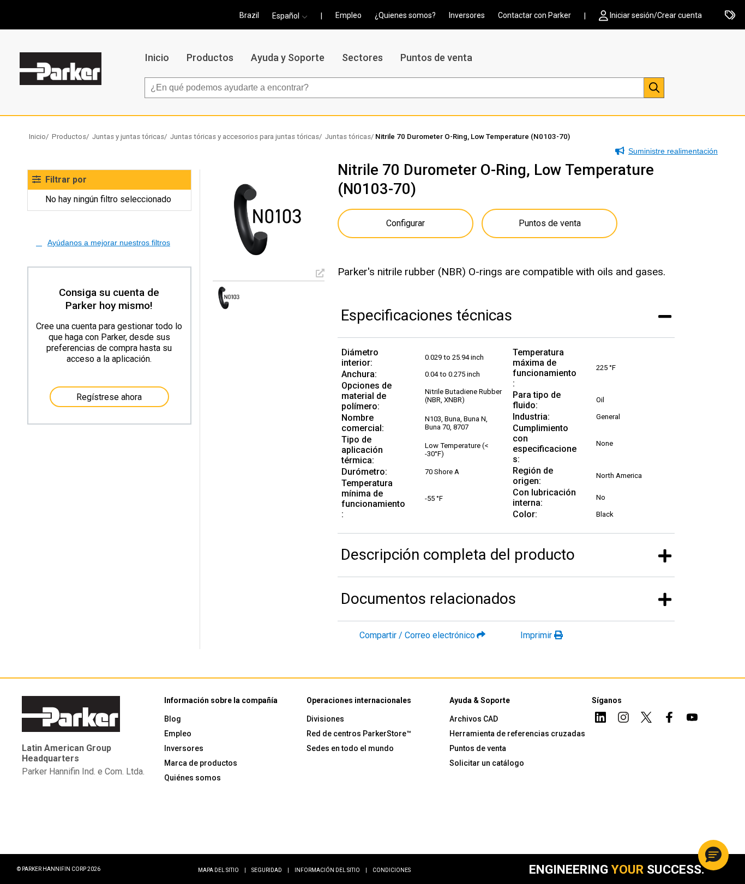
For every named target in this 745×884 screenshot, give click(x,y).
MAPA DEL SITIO (222, 870)
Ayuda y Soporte (288, 57)
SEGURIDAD (270, 870)
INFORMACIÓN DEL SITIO (331, 870)
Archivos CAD (473, 719)
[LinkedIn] (600, 719)
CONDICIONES (391, 870)
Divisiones (325, 719)
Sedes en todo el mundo (350, 748)
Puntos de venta (436, 57)
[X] (646, 719)
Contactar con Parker (534, 15)
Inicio (157, 57)
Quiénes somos (192, 777)
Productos (210, 57)
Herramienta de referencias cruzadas (517, 733)
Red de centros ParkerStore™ (359, 733)
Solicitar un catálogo (486, 763)
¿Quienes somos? (405, 15)
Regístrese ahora (109, 397)
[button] (293, 15)
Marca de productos (200, 763)
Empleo (348, 15)
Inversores (467, 15)
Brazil (249, 15)
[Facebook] (669, 719)
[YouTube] (692, 719)
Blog (172, 719)
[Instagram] (623, 719)
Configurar (405, 223)
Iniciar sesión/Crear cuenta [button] (656, 15)
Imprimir (536, 635)
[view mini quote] (730, 15)
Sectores (362, 57)
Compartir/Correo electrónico (417, 635)
